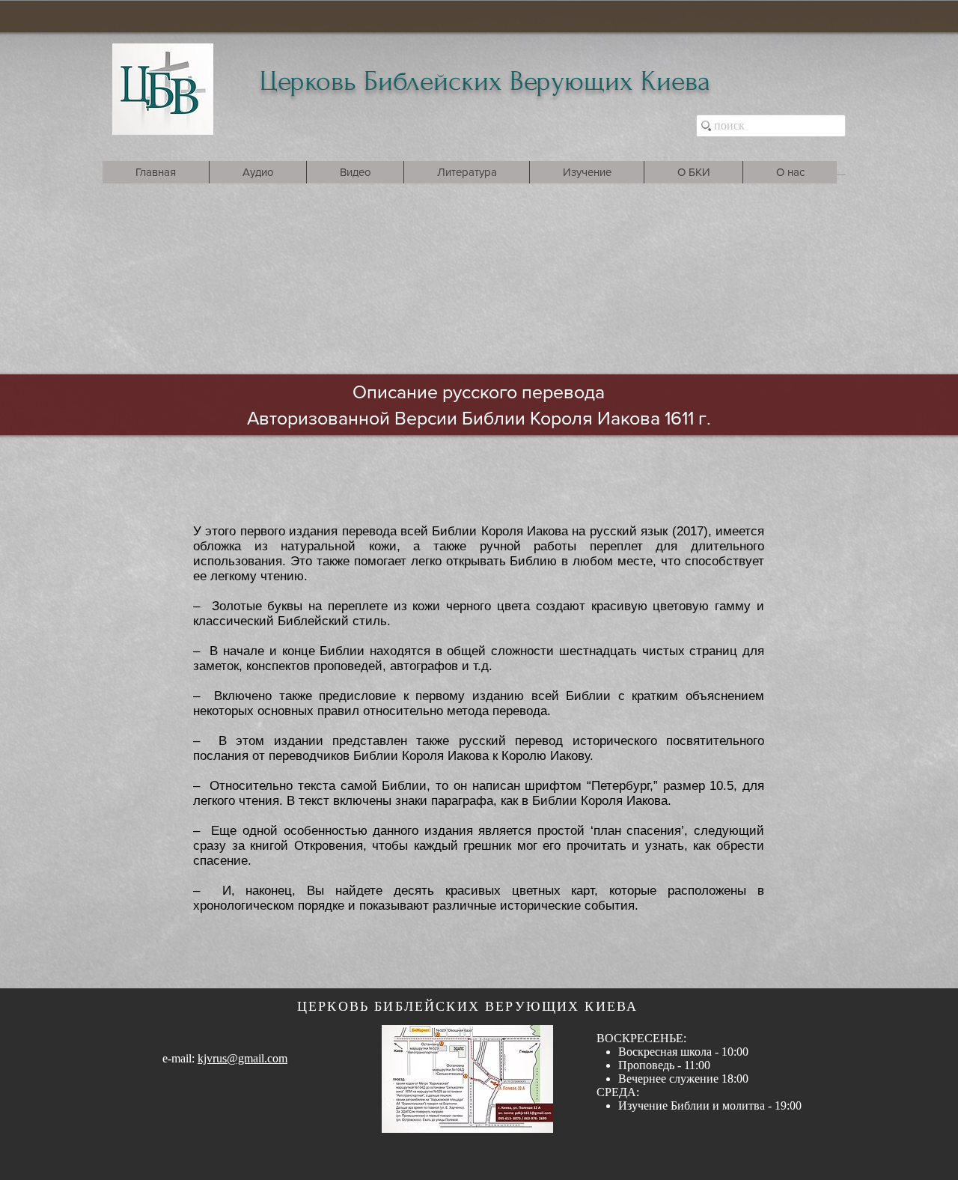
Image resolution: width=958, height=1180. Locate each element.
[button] (257, 172)
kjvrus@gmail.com (242, 1058)
